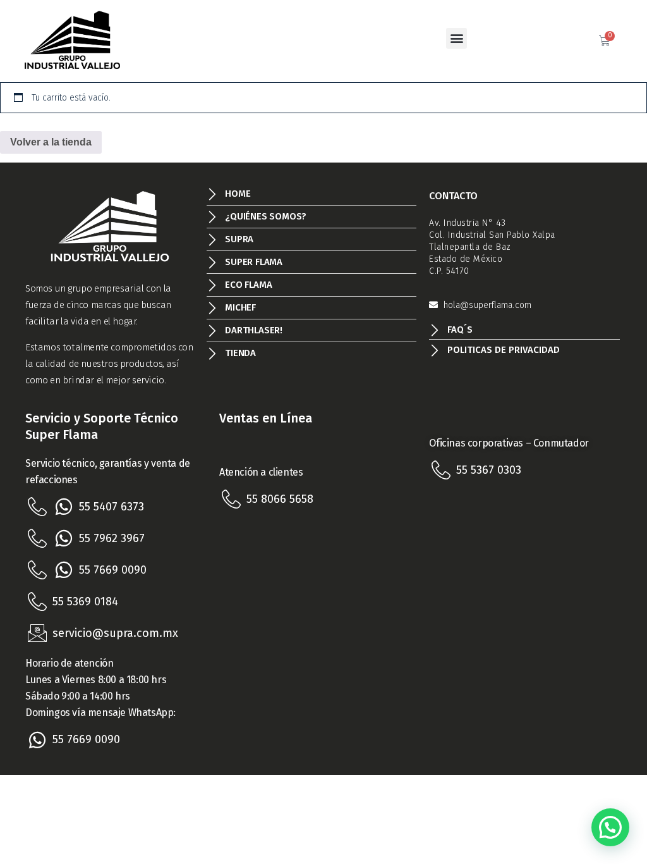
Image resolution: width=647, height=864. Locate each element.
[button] (456, 38)
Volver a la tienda (51, 142)
